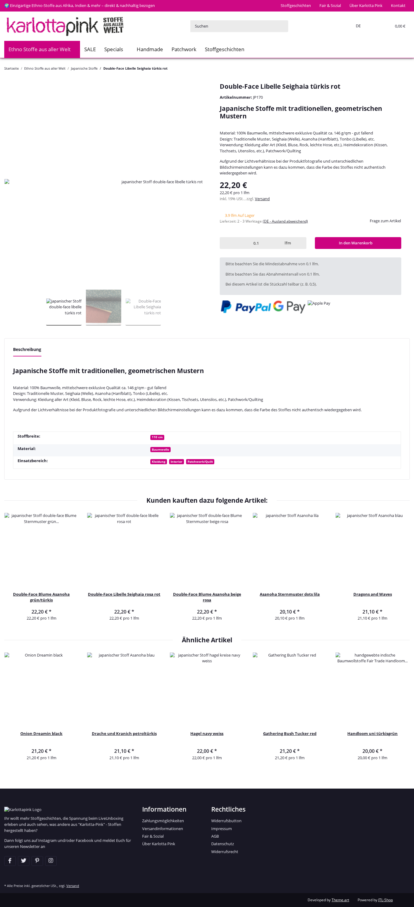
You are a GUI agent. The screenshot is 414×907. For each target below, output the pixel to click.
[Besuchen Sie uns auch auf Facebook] (10, 861)
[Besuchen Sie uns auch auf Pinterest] (37, 861)
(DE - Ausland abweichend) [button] (285, 221)
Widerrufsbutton (226, 820)
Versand (262, 198)
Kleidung (158, 461)
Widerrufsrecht (224, 851)
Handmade (150, 49)
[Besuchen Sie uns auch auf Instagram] (51, 861)
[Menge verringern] (225, 243)
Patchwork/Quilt (200, 461)
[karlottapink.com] (64, 26)
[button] (357, 26)
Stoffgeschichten (296, 5)
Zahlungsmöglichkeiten (163, 820)
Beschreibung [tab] (27, 349)
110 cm (157, 437)
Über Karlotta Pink (365, 5)
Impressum (221, 828)
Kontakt (398, 5)
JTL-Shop (385, 899)
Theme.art (340, 899)
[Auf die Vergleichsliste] (191, 95)
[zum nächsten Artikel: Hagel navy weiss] (404, 68)
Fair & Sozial (330, 5)
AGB (215, 836)
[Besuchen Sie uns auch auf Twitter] (23, 861)
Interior (176, 461)
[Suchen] (282, 26)
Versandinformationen (162, 828)
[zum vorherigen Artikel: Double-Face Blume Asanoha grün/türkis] (392, 68)
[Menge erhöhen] (300, 243)
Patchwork (184, 49)
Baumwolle (160, 449)
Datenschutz (222, 843)
